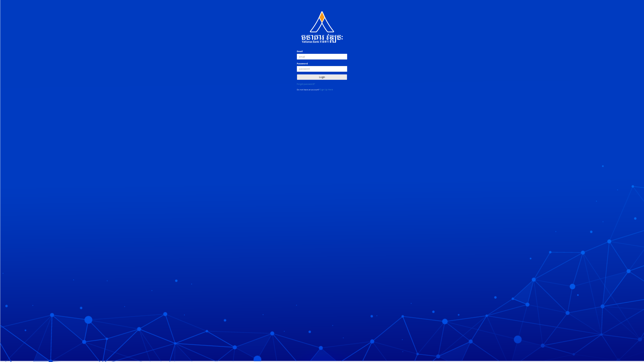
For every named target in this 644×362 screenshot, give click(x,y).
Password (302, 63)
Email (300, 51)
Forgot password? (306, 83)
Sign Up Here (326, 89)
